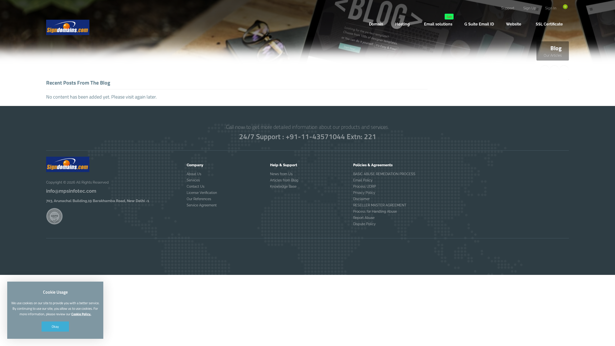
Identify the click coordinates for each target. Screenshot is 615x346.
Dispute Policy (364, 224)
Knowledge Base (283, 186)
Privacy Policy (364, 193)
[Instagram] (71, 11)
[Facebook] (51, 11)
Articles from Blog (284, 180)
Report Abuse (364, 218)
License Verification (202, 193)
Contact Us (195, 186)
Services (193, 180)
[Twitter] (61, 11)
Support (507, 8)
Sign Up (529, 8)
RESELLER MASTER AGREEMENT (379, 205)
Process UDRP (364, 186)
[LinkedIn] (81, 11)
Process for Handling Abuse (375, 211)
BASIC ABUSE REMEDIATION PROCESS (384, 174)
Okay (55, 326)
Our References (199, 199)
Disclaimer (361, 199)
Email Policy (363, 180)
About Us (194, 174)
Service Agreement (202, 205)
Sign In (550, 8)
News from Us (281, 174)
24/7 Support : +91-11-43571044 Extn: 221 (307, 136)
